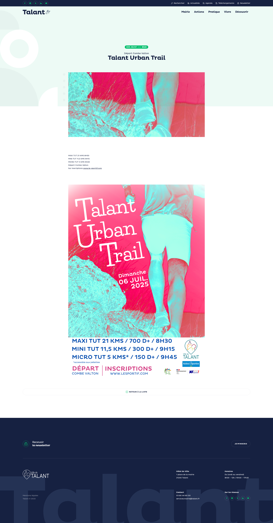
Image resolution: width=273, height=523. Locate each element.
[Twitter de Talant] (35, 3)
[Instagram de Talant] (30, 3)
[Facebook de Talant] (25, 3)
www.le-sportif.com (92, 168)
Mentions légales (30, 495)
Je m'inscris (241, 444)
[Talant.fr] (36, 12)
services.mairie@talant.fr (188, 499)
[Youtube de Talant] (46, 3)
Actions (199, 12)
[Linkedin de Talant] (41, 3)
